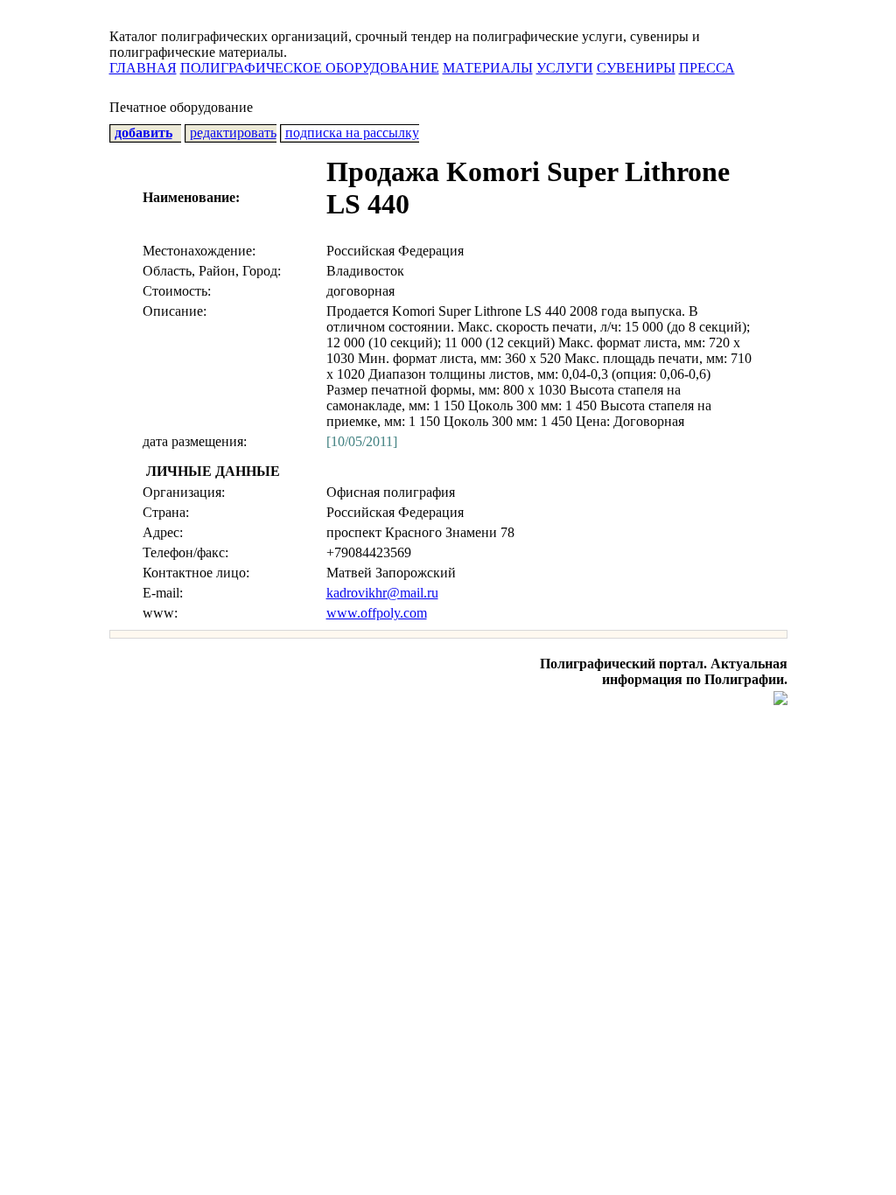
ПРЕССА (707, 67)
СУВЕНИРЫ (636, 67)
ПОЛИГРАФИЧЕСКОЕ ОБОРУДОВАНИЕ (309, 67)
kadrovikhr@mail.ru (382, 592)
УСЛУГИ (564, 67)
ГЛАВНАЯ (143, 67)
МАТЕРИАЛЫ (488, 67)
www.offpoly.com (376, 612)
